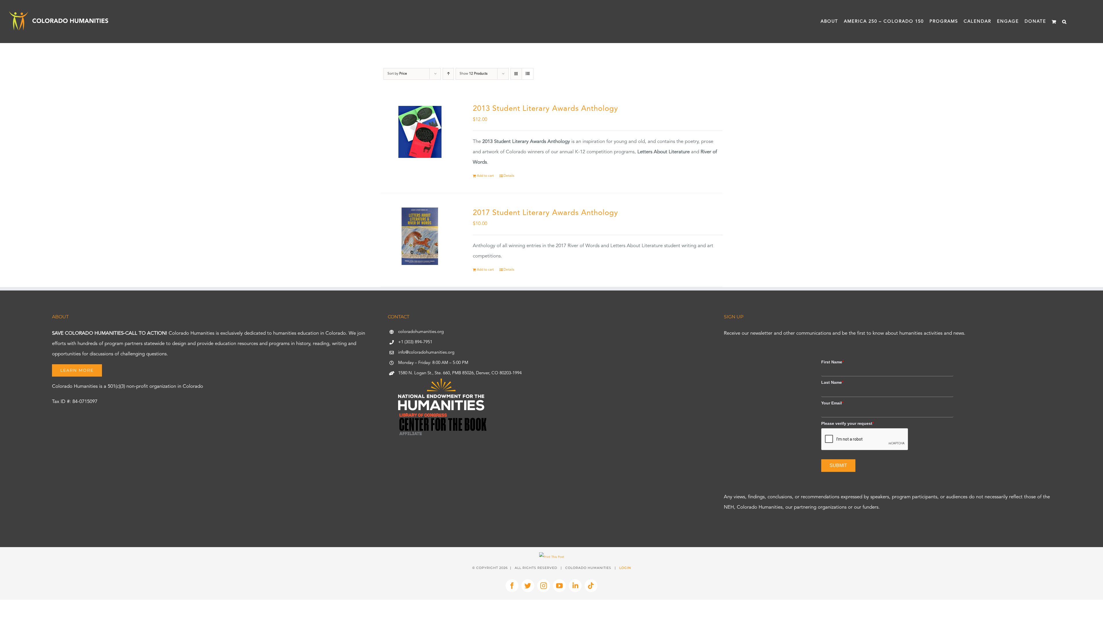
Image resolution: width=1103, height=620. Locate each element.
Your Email (832, 403)
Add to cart (485, 176)
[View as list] (527, 74)
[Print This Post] (551, 557)
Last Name (832, 382)
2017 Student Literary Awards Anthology (545, 213)
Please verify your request (847, 423)
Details (509, 176)
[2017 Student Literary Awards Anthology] (420, 236)
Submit (838, 465)
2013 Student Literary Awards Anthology (545, 109)
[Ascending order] (448, 74)
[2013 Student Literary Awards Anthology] (420, 132)
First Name (832, 362)
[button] (1064, 21)
